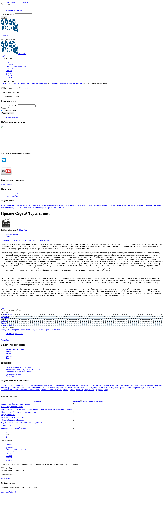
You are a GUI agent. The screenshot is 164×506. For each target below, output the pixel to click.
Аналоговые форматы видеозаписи (15, 404)
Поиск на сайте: (8, 15)
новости (30, 387)
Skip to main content (9, 2)
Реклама (9, 75)
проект (94, 387)
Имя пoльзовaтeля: (9, 106)
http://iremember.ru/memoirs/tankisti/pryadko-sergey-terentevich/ (25, 240)
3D (2, 385)
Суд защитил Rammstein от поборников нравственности (24, 423)
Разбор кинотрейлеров (15, 349)
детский (152, 205)
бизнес (45, 385)
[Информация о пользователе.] (6, 228)
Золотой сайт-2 (7, 185)
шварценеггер (89, 390)
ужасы (44, 208)
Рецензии (10, 352)
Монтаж (9, 73)
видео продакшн (74, 385)
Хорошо (4, 323)
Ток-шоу (126, 205)
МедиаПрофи (16, 385)
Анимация (8, 205)
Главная (4, 83)
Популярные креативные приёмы (19, 372)
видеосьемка (109, 385)
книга (17, 387)
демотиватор (125, 385)
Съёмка (9, 71)
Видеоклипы (18, 205)
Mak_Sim (26, 88)
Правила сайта (12, 196)
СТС (24, 385)
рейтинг (116, 387)
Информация (11, 236)
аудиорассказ (36, 385)
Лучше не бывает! (8, 325)
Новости (70, 205)
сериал (143, 387)
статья (153, 387)
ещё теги (4, 392)
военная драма (143, 205)
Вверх (3, 308)
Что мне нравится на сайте (12, 407)
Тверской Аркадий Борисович (13, 420)
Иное (59, 205)
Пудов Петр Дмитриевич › (56, 330)
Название (37, 401)
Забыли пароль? (12, 117)
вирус (117, 385)
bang (6, 385)
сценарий (30, 390)
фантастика (52, 208)
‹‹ (6, 432)
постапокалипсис (84, 387)
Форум (8, 358)
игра (8, 387)
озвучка (59, 387)
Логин (8, 8)
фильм (80, 390)
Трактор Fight (6, 425)
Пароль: (5, 108)
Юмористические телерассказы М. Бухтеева (24, 370)
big (9, 385)
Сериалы (96, 205)
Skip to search (22, 2)
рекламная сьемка (127, 387)
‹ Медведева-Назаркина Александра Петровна (20, 330)
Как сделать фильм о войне (71, 83)
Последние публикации (15, 194)
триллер (38, 208)
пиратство (72, 387)
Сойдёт (4, 321)
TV (2, 205)
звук (161, 385)
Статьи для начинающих (16, 66)
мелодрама (12, 208)
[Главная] (9, 31)
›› (6, 437)
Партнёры (10, 376)
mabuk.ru (4, 35)
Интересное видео (13, 374)
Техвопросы (118, 205)
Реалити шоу (80, 205)
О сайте (9, 77)
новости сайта (40, 387)
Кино (64, 205)
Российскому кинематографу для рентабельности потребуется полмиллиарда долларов (37, 409)
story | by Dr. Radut (8, 492)
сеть (148, 387)
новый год (50, 387)
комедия (4, 208)
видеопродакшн (60, 385)
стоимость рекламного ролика (13, 390)
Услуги (9, 62)
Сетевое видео (106, 205)
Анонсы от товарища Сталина (13, 428)
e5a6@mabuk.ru (7, 478)
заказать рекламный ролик (148, 385)
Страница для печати (14, 334)
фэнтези (61, 208)
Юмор (8, 354)
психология (108, 387)
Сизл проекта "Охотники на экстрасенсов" (18, 412)
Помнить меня (9, 111)
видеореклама (86, 385)
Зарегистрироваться (14, 10)
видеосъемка (98, 385)
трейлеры (74, 390)
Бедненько (5, 317)
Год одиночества (8, 415)
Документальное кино (33, 205)
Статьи (9, 356)
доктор (134, 385)
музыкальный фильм (25, 208)
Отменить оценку (8, 314)
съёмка (37, 390)
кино (13, 387)
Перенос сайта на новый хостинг (14, 417)
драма (158, 205)
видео (50, 385)
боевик (133, 205)
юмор (106, 390)
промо (100, 387)
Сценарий (10, 69)
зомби (3, 387)
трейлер (66, 390)
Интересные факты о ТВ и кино (19, 367)
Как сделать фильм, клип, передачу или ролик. (28, 83)
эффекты (99, 390)
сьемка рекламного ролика (51, 390)
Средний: (5, 312)
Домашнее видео (50, 205)
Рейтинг (76, 401)
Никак (3, 319)
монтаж (23, 387)
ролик (137, 387)
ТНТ (29, 385)
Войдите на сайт (12, 336)
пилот (64, 387)
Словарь (9, 64)
